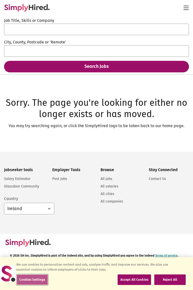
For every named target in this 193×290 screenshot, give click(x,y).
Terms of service (166, 255)
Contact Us (157, 179)
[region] (96, 273)
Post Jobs (59, 179)
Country (11, 198)
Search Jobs (96, 66)
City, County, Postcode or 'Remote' (35, 42)
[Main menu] (186, 8)
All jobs (106, 179)
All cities (107, 194)
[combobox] (96, 29)
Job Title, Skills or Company (29, 20)
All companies (112, 201)
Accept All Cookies (134, 279)
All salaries (109, 186)
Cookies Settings (32, 279)
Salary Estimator (17, 179)
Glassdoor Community (21, 186)
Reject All (170, 279)
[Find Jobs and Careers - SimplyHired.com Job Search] (27, 8)
